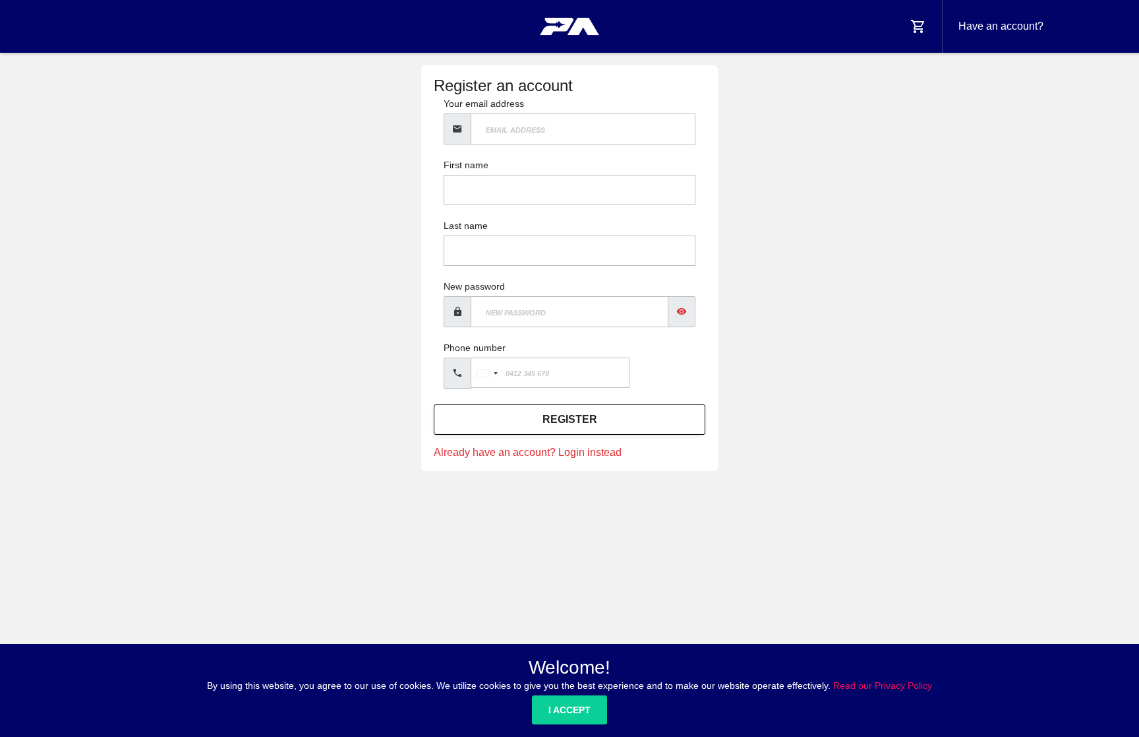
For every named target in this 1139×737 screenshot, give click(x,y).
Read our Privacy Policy (882, 685)
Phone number (475, 347)
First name (466, 165)
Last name (466, 225)
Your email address (484, 103)
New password (474, 286)
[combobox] (486, 373)
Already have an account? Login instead (528, 452)
